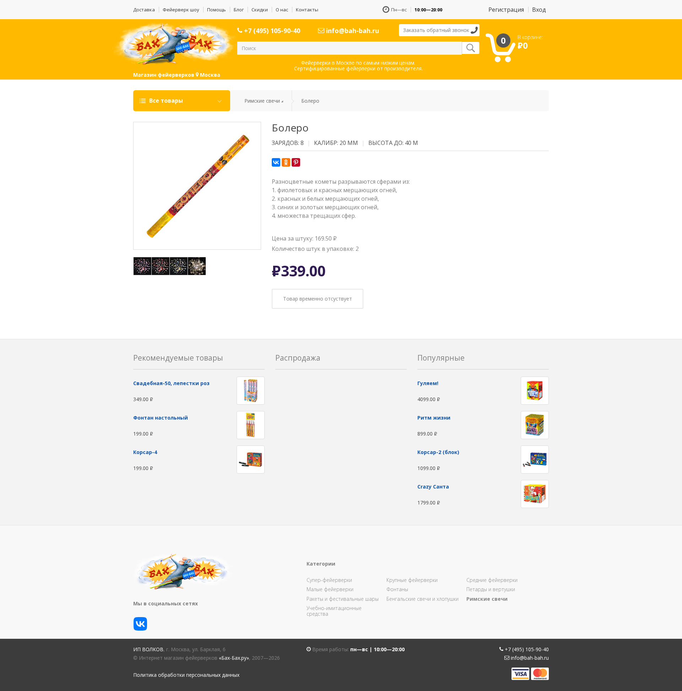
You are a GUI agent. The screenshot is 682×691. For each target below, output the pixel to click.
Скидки (259, 9)
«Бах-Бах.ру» (234, 657)
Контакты (307, 9)
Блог (239, 9)
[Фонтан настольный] (250, 424)
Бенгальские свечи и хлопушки (422, 598)
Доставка (144, 9)
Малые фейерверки (330, 589)
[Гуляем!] (534, 390)
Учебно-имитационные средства (334, 611)
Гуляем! (427, 383)
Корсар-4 (145, 452)
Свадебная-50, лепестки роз (171, 383)
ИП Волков (148, 649)
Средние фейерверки (492, 580)
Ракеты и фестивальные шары (343, 598)
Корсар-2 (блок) (438, 452)
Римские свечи (262, 100)
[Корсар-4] (250, 459)
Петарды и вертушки (490, 589)
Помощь (216, 9)
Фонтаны (397, 589)
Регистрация (506, 10)
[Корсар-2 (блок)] (534, 459)
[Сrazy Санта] (534, 493)
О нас (282, 9)
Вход (539, 10)
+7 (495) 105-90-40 (271, 30)
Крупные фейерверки (412, 580)
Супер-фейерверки (329, 580)
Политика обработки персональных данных (186, 674)
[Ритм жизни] (534, 424)
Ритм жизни (433, 417)
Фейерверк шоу (181, 9)
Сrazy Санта (433, 486)
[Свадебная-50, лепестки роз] (250, 390)
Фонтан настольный (160, 417)
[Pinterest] (296, 162)
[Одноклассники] (286, 162)
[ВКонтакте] (276, 162)
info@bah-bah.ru (351, 30)
